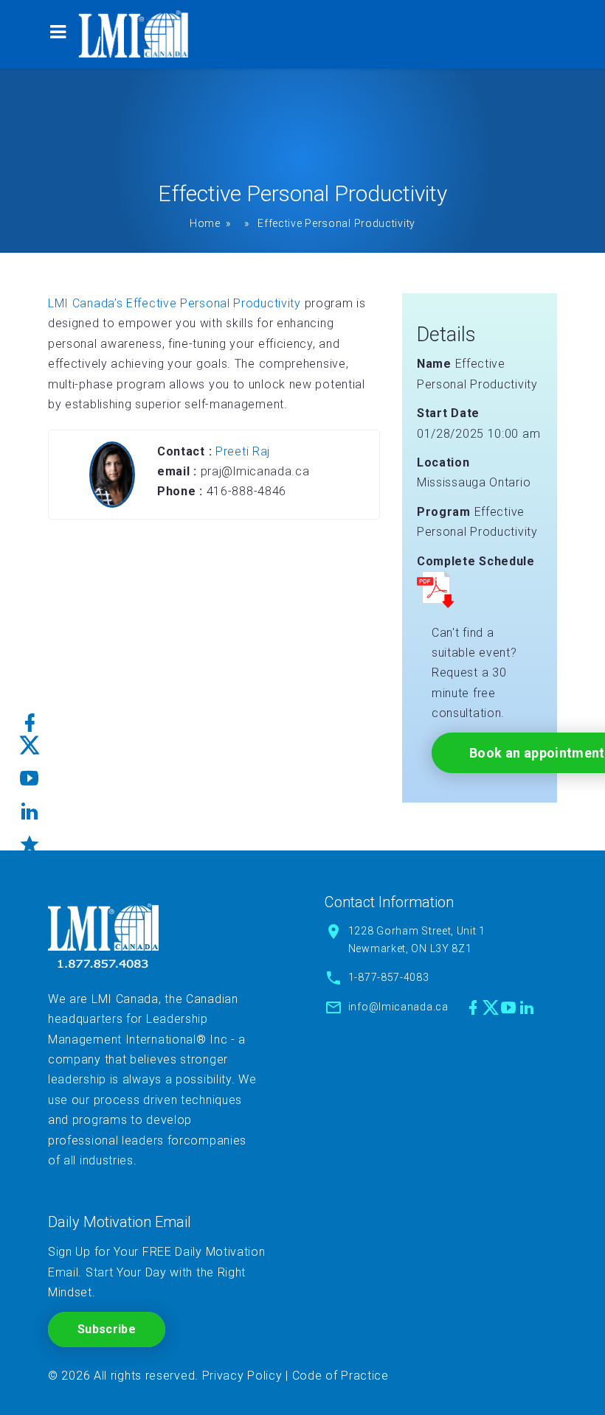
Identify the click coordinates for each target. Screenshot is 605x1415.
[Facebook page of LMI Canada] (473, 1007)
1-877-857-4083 (388, 977)
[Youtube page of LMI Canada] (508, 1007)
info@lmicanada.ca (398, 1007)
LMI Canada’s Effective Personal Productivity (174, 303)
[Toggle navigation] (57, 34)
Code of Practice (340, 1376)
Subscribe (106, 1329)
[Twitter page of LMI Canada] (490, 1007)
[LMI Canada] (133, 34)
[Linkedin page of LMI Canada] (527, 1007)
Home (205, 223)
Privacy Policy (242, 1376)
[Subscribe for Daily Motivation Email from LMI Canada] (29, 839)
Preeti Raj (242, 451)
